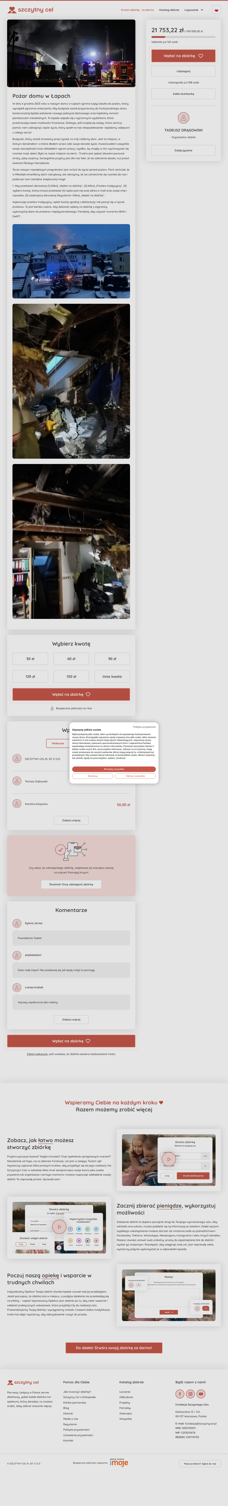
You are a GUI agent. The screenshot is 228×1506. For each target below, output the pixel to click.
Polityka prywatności (144, 727)
